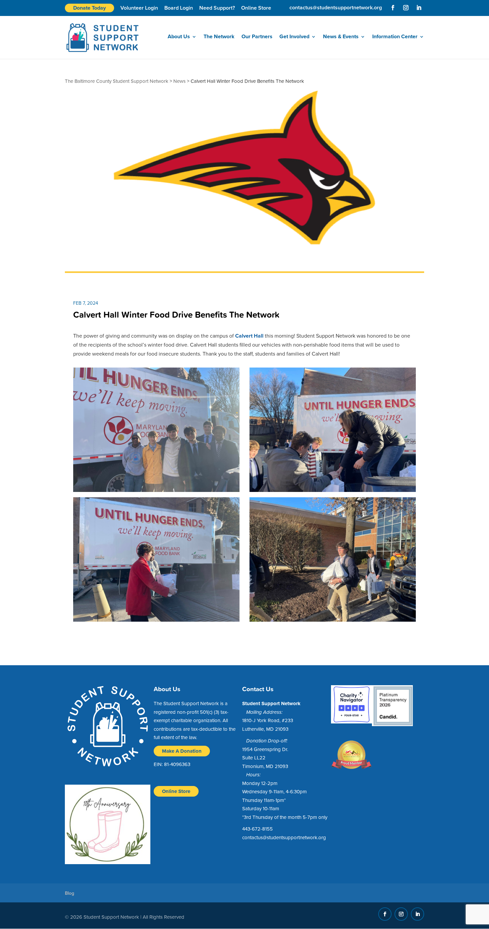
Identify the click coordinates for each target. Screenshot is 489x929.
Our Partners (257, 37)
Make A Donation (182, 751)
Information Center (394, 37)
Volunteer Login (139, 8)
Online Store (256, 8)
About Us (179, 37)
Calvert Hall (249, 336)
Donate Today (89, 8)
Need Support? (217, 8)
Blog (69, 893)
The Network (219, 37)
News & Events (341, 37)
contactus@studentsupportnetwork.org (284, 837)
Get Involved (294, 37)
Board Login (178, 8)
